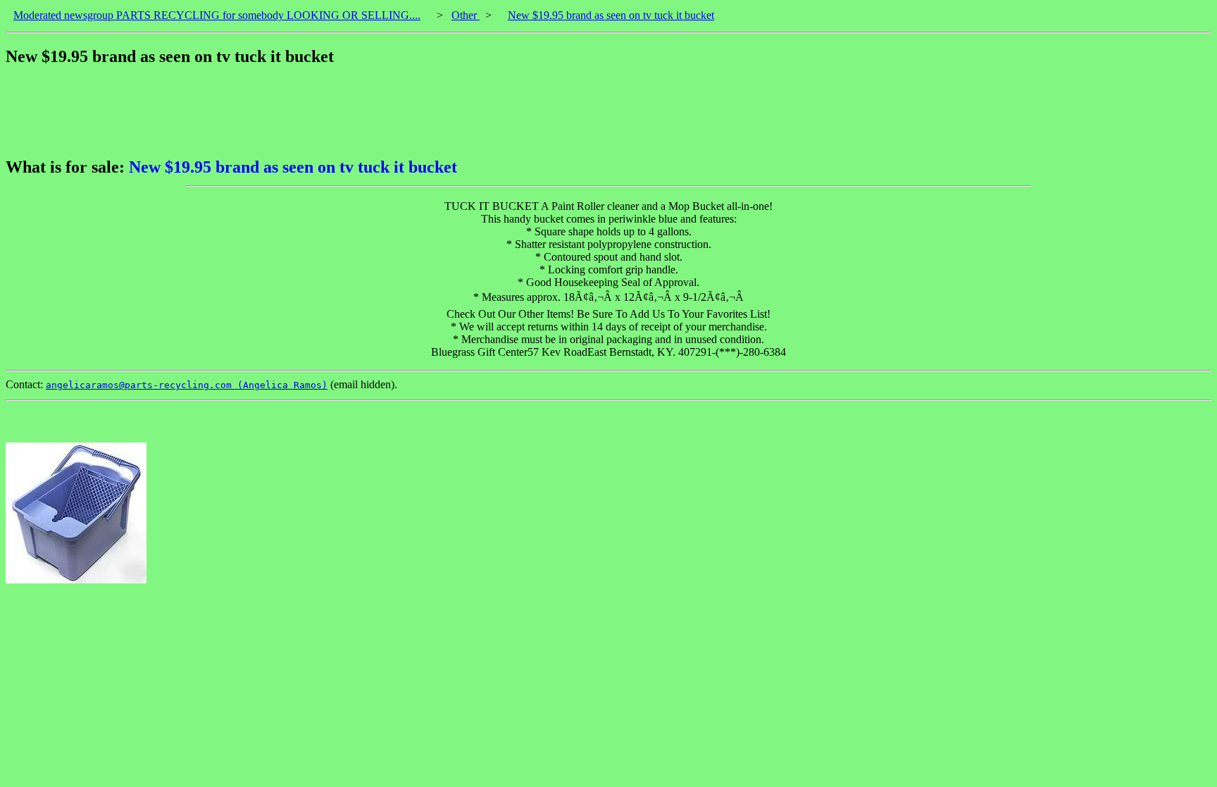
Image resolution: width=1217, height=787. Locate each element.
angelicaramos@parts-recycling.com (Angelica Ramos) (186, 385)
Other (465, 15)
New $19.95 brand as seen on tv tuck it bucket (611, 15)
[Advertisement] (262, 112)
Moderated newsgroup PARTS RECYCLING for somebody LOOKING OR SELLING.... (216, 15)
